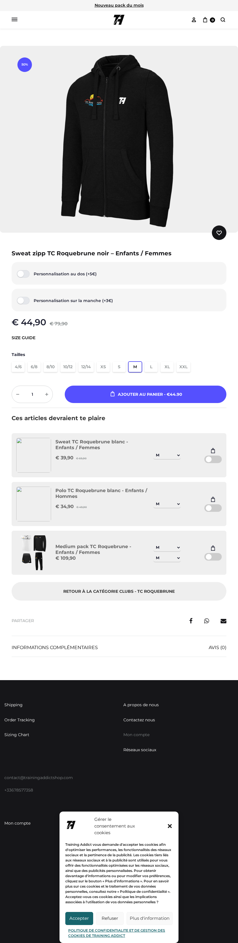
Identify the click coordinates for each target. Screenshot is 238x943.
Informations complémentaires (55, 647)
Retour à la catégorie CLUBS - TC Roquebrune (119, 591)
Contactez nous (139, 719)
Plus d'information (150, 918)
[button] (170, 826)
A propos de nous (141, 704)
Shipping (13, 704)
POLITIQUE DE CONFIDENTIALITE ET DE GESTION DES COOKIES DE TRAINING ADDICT (116, 933)
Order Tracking (19, 719)
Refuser (110, 918)
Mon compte (17, 823)
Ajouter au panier (150, 394)
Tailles (18, 354)
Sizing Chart (16, 734)
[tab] (55, 649)
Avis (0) (217, 647)
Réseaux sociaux (139, 749)
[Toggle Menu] (14, 20)
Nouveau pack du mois (119, 5)
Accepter (79, 918)
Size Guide (23, 337)
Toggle (213, 459)
